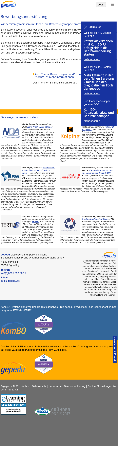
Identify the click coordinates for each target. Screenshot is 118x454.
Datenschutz (39, 386)
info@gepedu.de (10, 280)
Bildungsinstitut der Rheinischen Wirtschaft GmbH (38, 170)
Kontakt (25, 386)
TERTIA (35, 221)
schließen (95, 27)
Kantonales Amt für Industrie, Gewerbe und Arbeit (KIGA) (97, 171)
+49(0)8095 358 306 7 (13, 273)
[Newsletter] (115, 349)
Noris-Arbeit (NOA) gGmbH (39, 126)
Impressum (55, 386)
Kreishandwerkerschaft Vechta (95, 218)
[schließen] (86, 27)
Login (101, 4)
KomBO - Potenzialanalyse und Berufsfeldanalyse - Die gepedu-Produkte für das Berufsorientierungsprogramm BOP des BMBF (59, 308)
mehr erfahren (92, 59)
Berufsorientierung (74, 386)
